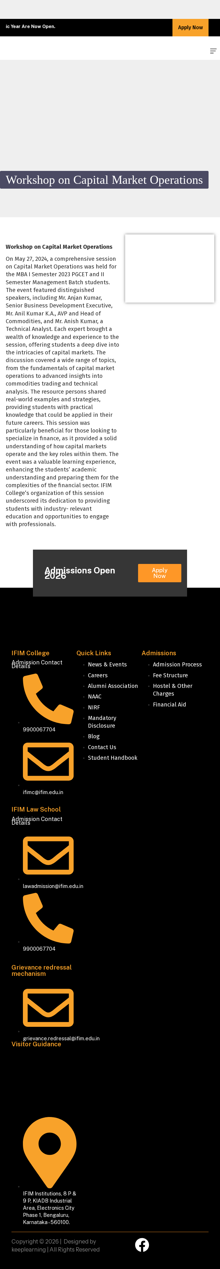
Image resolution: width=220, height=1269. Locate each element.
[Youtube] (201, 1245)
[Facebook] (142, 1245)
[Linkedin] (162, 1245)
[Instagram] (181, 1245)
